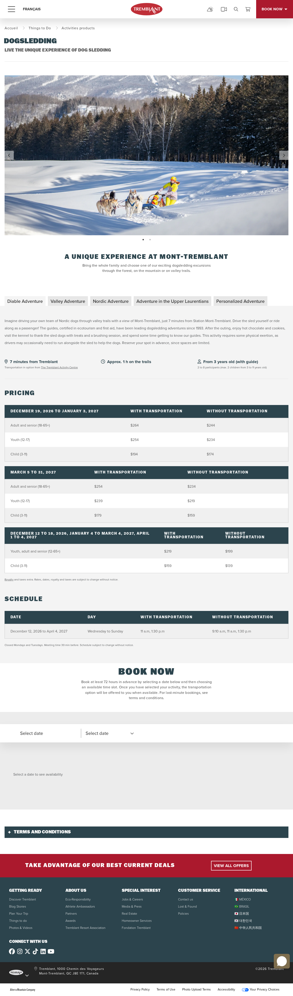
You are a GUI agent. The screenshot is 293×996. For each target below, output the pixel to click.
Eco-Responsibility (78, 899)
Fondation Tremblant (136, 927)
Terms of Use (166, 989)
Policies (183, 913)
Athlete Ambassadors (80, 906)
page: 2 (150, 240)
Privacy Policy (140, 989)
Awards (70, 920)
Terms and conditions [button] (42, 832)
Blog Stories (17, 906)
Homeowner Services (137, 920)
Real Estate (129, 913)
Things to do (18, 920)
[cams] (224, 9)
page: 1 (143, 240)
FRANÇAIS (32, 9)
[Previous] (9, 155)
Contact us (185, 899)
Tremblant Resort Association (85, 927)
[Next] (283, 155)
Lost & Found (187, 906)
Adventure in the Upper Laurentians (172, 301)
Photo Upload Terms (196, 989)
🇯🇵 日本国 (241, 913)
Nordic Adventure (111, 301)
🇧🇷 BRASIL (241, 906)
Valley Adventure (68, 301)
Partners (71, 913)
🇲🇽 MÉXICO (242, 899)
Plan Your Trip (18, 913)
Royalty (9, 579)
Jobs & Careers (132, 899)
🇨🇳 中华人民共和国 (248, 927)
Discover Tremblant (22, 899)
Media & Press (131, 906)
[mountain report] (210, 9)
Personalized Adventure (240, 301)
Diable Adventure (25, 301)
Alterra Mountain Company (22, 989)
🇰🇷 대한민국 (243, 920)
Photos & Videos (20, 927)
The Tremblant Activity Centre (59, 367)
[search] (236, 9)
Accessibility (226, 989)
